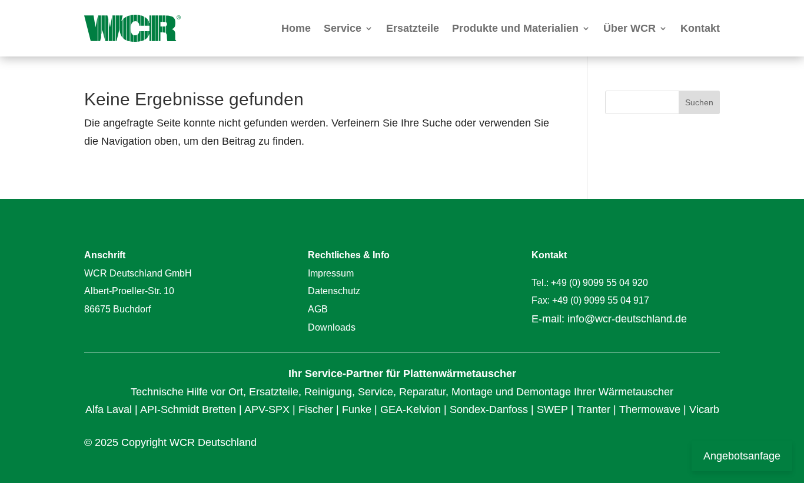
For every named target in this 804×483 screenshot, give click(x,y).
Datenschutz (334, 291)
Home (296, 28)
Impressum (331, 273)
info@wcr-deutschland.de (627, 319)
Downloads (332, 327)
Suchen (699, 102)
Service (342, 28)
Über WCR (629, 28)
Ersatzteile (412, 28)
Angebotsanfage (741, 456)
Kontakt (700, 28)
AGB (318, 309)
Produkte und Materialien (515, 28)
